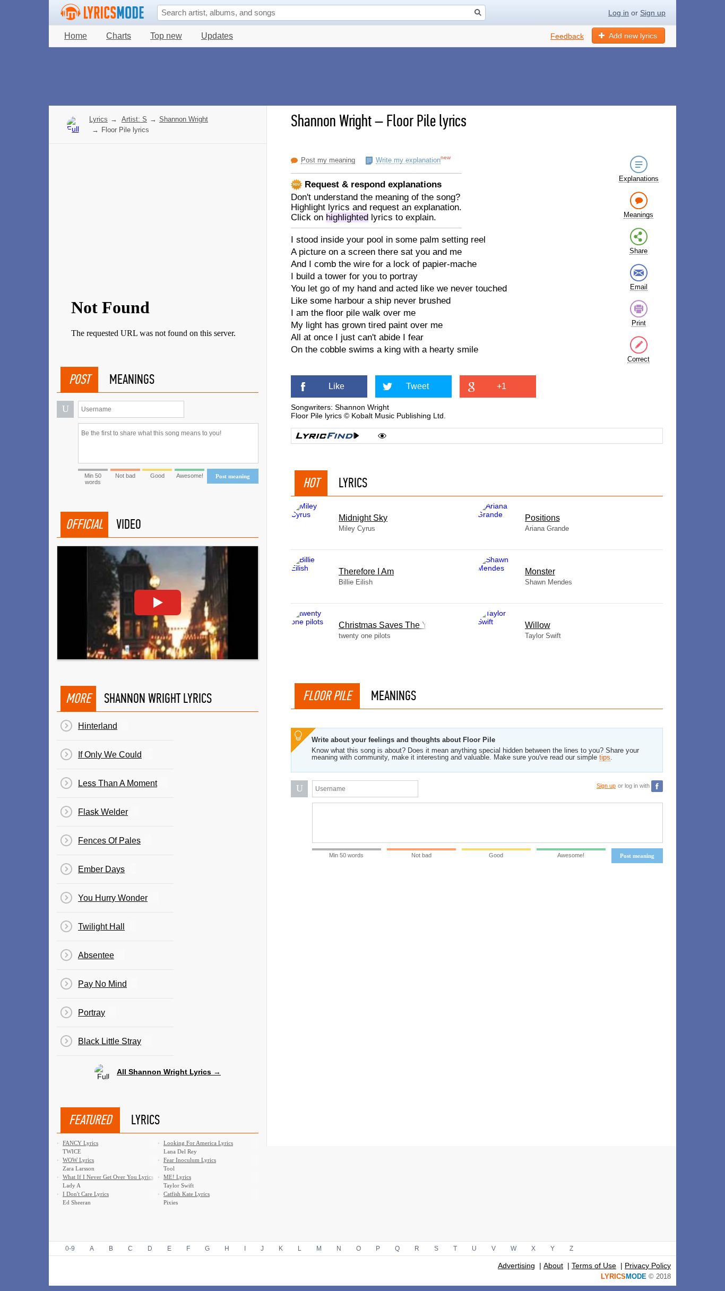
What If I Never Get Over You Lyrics (108, 1177)
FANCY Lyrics (80, 1143)
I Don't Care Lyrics (86, 1194)
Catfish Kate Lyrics (186, 1194)
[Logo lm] (102, 12)
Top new (166, 35)
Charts (118, 35)
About (553, 1265)
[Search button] (478, 12)
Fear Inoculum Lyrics (189, 1160)
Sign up (653, 12)
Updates (217, 35)
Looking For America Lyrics (198, 1143)
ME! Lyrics (177, 1177)
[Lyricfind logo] (327, 436)
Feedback (567, 36)
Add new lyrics (633, 35)
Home (75, 35)
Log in (618, 12)
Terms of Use (594, 1265)
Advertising (516, 1265)
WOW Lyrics (78, 1160)
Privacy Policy (648, 1265)
